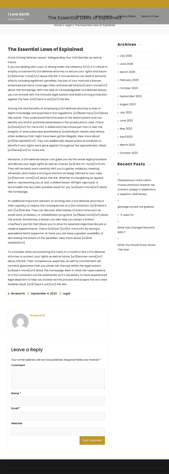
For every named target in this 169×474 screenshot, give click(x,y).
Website (16, 423)
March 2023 (127, 145)
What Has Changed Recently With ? (136, 230)
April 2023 (126, 137)
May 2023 (126, 129)
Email (15, 408)
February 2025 (129, 80)
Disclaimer (83, 16)
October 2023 (129, 88)
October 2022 (129, 153)
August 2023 (127, 104)
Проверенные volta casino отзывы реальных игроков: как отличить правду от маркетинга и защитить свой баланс (137, 187)
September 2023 (131, 96)
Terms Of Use (150, 16)
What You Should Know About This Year (136, 247)
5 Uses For (127, 215)
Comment (18, 365)
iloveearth (18, 293)
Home (58, 25)
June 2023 (126, 120)
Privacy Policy (127, 16)
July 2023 (126, 112)
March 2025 (127, 72)
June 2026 (126, 64)
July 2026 (126, 56)
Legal (68, 25)
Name (16, 393)
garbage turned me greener (136, 207)
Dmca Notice (103, 16)
